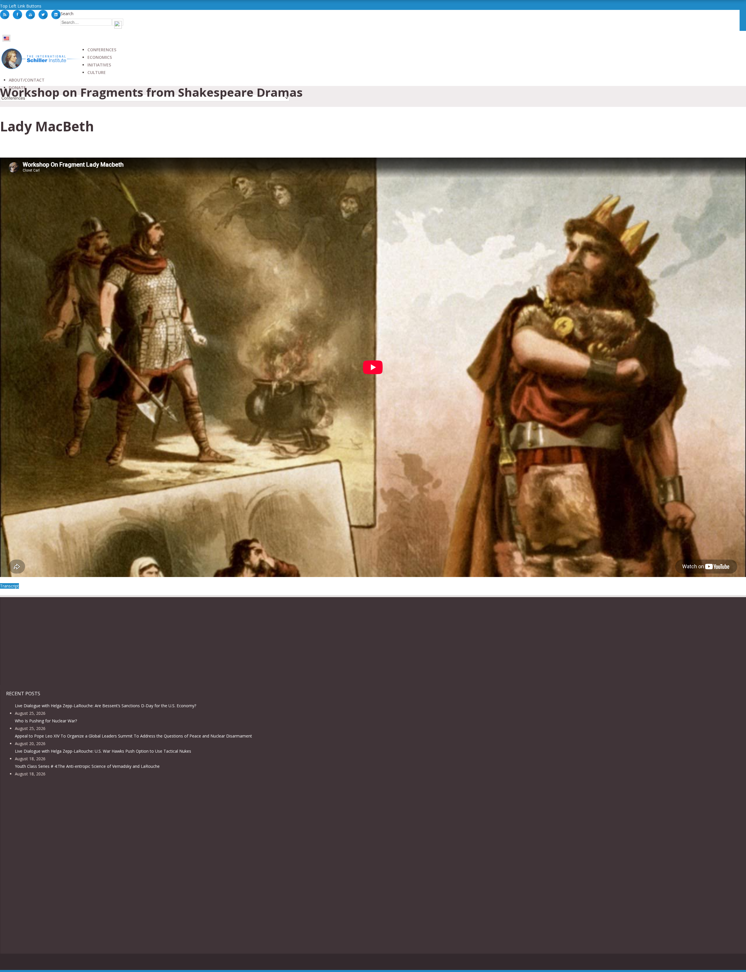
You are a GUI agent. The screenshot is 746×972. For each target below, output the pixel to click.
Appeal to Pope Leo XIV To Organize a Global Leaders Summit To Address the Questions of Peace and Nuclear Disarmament (133, 736)
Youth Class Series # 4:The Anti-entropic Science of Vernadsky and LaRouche (87, 766)
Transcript (9, 586)
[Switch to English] (6, 38)
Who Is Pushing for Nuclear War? (46, 721)
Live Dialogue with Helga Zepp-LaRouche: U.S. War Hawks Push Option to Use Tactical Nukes (103, 751)
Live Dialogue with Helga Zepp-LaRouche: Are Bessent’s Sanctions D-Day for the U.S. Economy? (105, 705)
